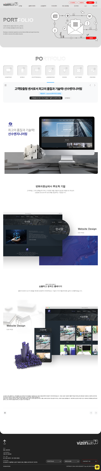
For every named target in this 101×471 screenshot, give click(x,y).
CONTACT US (86, 461)
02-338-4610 (7, 458)
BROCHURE (68, 461)
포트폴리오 (82, 2)
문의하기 (90, 2)
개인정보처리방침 (6, 466)
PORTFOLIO (50, 461)
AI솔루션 (73, 2)
